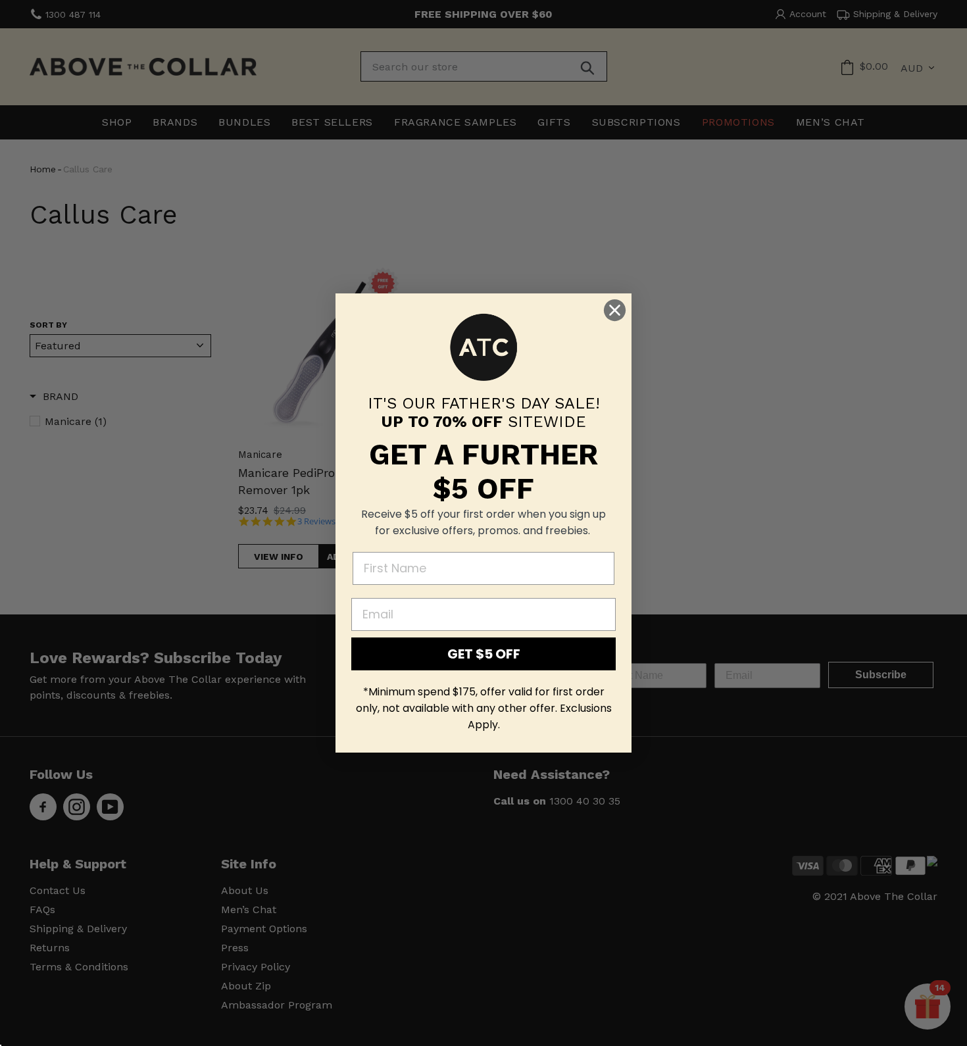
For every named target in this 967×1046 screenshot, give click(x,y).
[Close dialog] (614, 310)
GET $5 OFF (483, 654)
